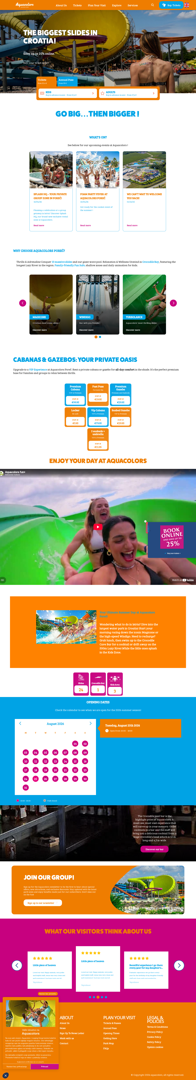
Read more (51, 225)
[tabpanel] (98, 93)
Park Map (108, 1043)
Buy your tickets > (173, 553)
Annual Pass (110, 1028)
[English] (186, 5)
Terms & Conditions (157, 1026)
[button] (77, 5)
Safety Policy (154, 1042)
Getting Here (110, 1038)
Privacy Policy (155, 1032)
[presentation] (22, 303)
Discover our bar (154, 849)
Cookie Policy (154, 1037)
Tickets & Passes (112, 1023)
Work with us (67, 1038)
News (63, 1028)
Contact (64, 1043)
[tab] (46, 81)
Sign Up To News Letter (72, 1033)
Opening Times (111, 1033)
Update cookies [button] (155, 1047)
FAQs (106, 1048)
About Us (64, 1023)
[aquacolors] (24, 5)
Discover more (45, 329)
